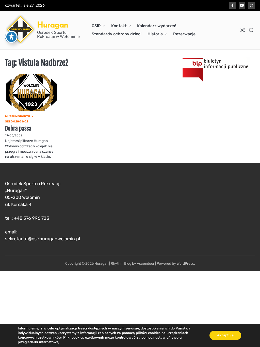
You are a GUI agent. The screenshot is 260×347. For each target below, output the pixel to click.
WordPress (185, 263)
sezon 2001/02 (16, 121)
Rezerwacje (184, 33)
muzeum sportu (17, 116)
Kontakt (119, 25)
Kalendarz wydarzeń (156, 25)
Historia (155, 33)
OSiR (96, 25)
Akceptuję (225, 335)
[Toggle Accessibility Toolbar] (11, 37)
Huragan (52, 24)
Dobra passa (18, 128)
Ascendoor (145, 263)
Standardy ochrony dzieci (116, 33)
